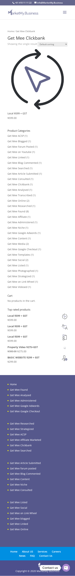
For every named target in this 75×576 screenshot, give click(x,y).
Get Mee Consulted (19, 179)
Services (42, 551)
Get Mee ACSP (16, 135)
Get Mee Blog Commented (23, 162)
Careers (56, 551)
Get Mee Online (17, 200)
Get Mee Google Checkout (23, 249)
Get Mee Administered (21, 222)
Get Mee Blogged (17, 141)
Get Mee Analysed (18, 189)
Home (11, 31)
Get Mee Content (17, 238)
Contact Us (45, 555)
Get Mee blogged (20, 518)
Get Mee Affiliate (17, 216)
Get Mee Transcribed (20, 195)
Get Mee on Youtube (19, 152)
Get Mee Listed (16, 265)
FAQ (32, 555)
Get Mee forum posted (23, 468)
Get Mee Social (16, 260)
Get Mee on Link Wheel (21, 281)
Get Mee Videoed (17, 287)
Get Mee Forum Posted (21, 146)
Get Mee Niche (16, 227)
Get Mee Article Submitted (23, 173)
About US (27, 551)
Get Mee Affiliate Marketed (25, 440)
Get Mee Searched (18, 168)
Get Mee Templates (19, 254)
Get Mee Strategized (19, 276)
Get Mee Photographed (21, 270)
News (22, 555)
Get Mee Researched (20, 206)
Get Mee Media (16, 243)
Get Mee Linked (17, 157)
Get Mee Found (16, 211)
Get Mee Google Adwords (22, 233)
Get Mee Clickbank (18, 184)
